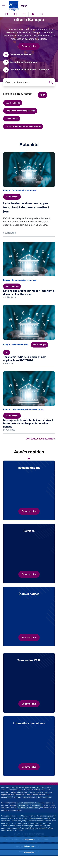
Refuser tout (29, 846)
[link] (18, 54)
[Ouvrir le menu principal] (3, 6)
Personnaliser (29, 853)
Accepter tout (29, 840)
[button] (41, 14)
